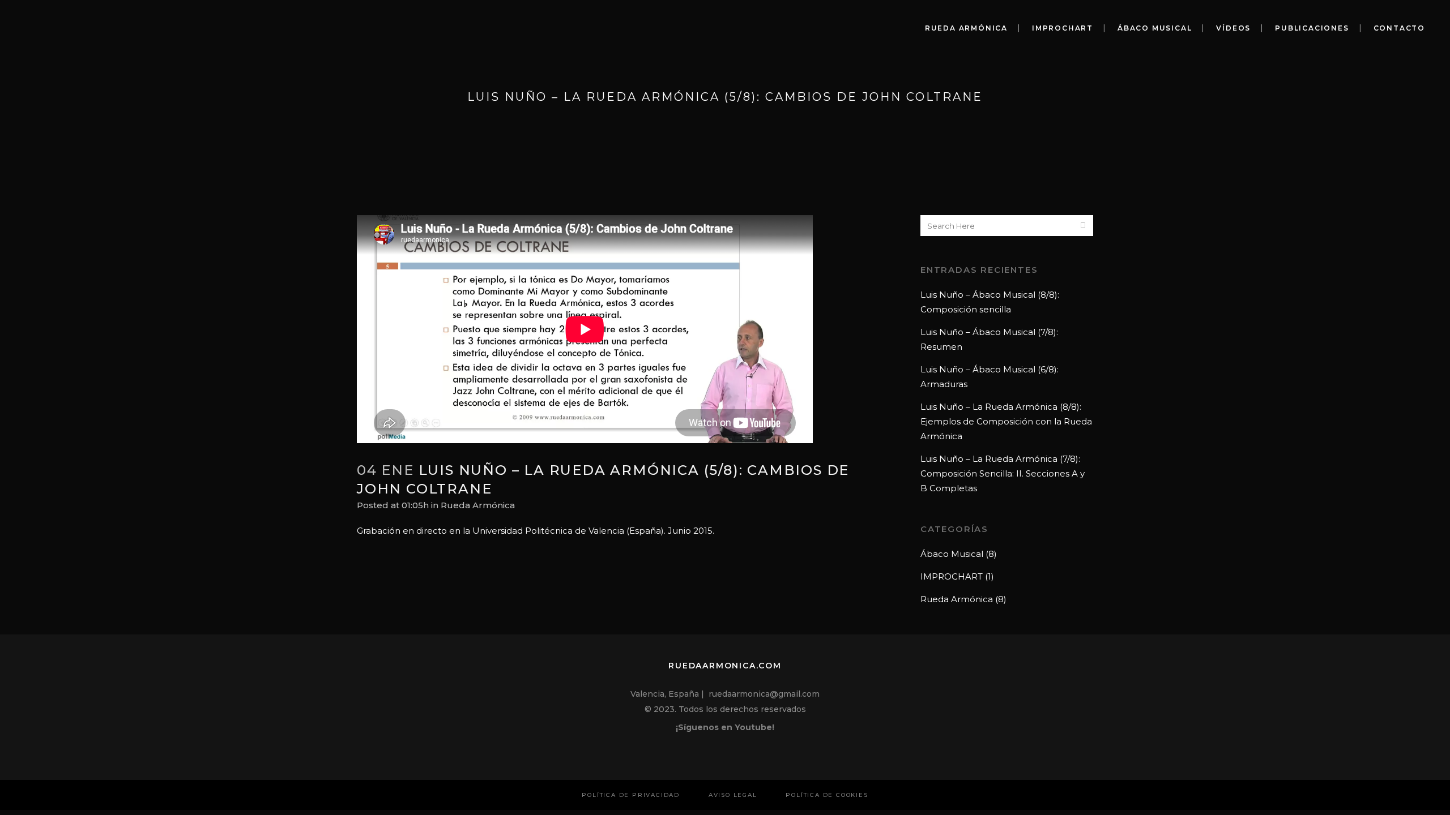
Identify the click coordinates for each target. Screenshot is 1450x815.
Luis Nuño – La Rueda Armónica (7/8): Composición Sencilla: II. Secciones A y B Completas (1002, 473)
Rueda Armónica (478, 505)
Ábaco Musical (951, 553)
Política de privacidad (631, 795)
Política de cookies (827, 795)
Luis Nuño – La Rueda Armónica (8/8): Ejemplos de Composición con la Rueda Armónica (1006, 421)
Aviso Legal (733, 795)
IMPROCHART (951, 576)
